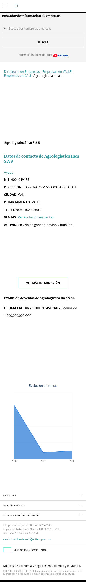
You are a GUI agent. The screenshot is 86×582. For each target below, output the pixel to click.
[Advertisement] (43, 111)
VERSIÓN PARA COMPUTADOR (30, 550)
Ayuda (8, 172)
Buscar (43, 42)
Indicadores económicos (71, 6)
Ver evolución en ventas (36, 217)
